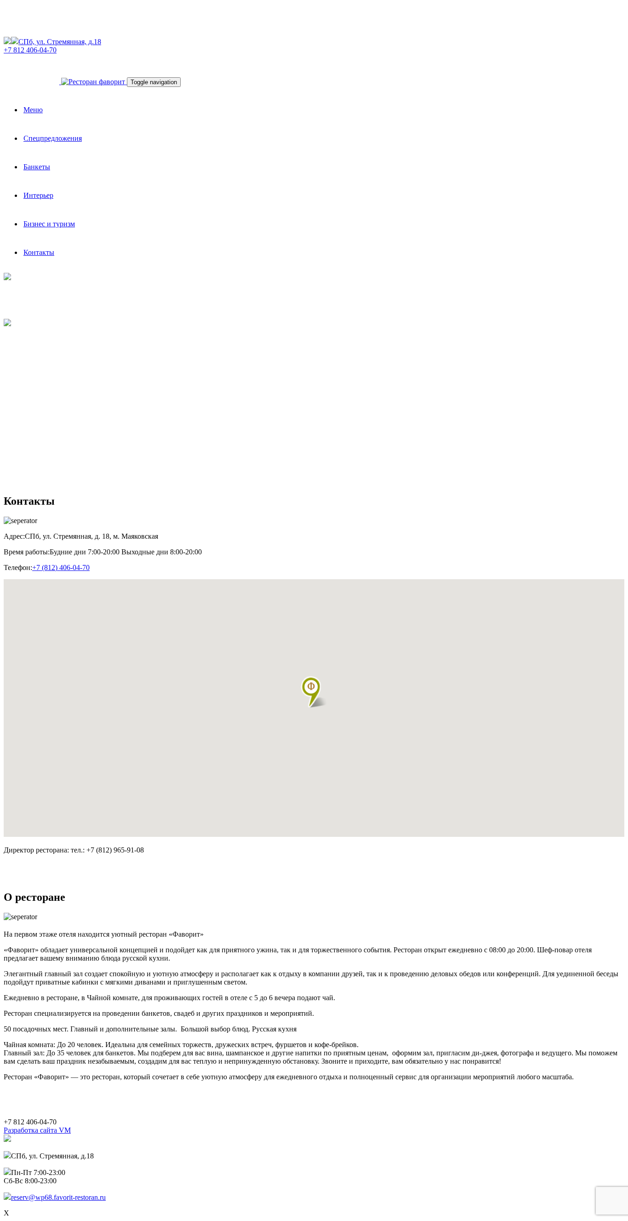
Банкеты (36, 167)
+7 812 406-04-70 (30, 50)
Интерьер (38, 195)
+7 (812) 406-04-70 (61, 567)
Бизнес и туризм (49, 224)
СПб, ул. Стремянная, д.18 (59, 42)
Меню (33, 110)
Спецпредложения (52, 138)
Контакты (38, 252)
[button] (314, 692)
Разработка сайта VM (37, 1130)
